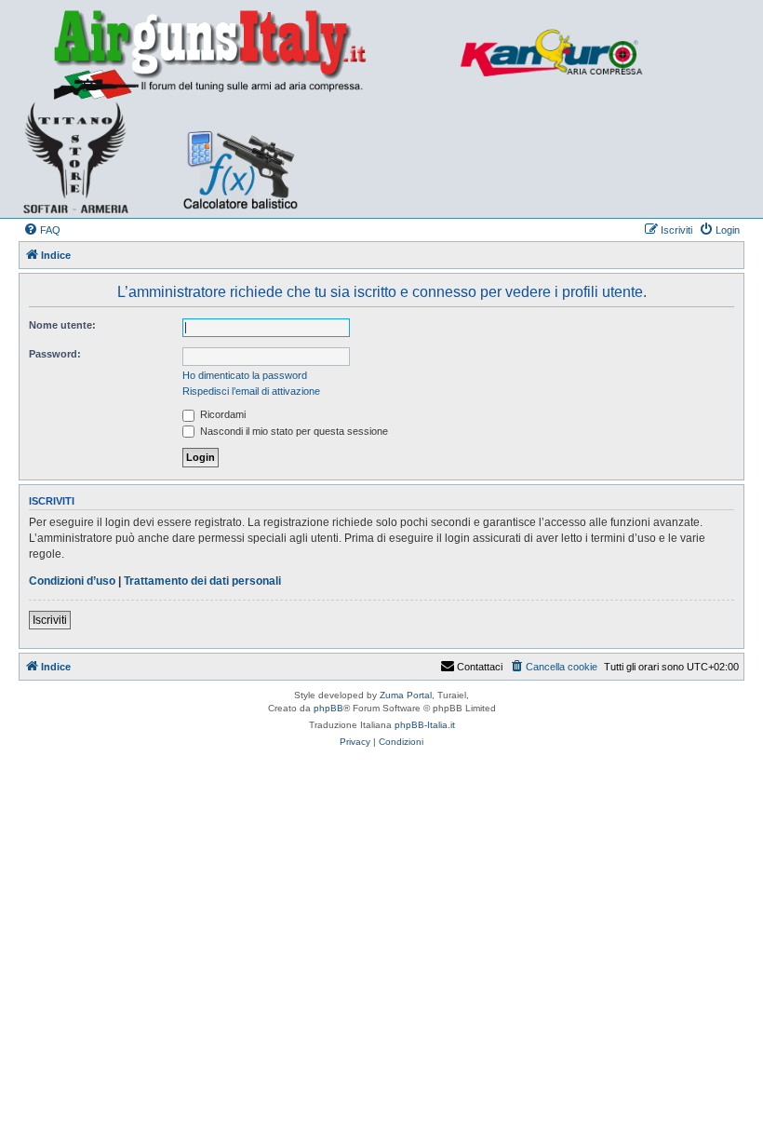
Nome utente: (62, 325)
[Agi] (238, 53)
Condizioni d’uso (72, 581)
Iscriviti (50, 620)
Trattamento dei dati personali (202, 581)
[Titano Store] (81, 157)
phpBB (328, 708)
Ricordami (221, 414)
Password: (55, 353)
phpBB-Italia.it (425, 725)
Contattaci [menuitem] (479, 666)
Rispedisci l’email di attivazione (251, 391)
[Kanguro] (561, 53)
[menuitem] (41, 230)
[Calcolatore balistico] (238, 156)
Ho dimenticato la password (244, 375)
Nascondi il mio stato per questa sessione (292, 431)
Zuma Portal (406, 695)
